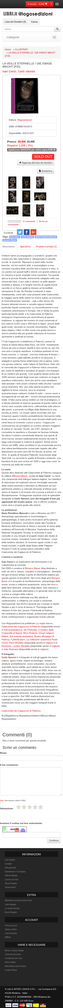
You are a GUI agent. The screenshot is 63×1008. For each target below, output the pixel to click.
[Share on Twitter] (20, 232)
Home (8, 49)
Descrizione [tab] (9, 246)
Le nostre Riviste (12, 908)
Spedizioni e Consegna (15, 871)
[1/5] (18, 807)
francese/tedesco (13, 629)
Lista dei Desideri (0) (15, 21)
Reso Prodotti (11, 883)
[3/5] (29, 807)
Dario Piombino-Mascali (46, 237)
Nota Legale (10, 962)
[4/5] (35, 807)
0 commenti (29, 221)
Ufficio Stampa (11, 875)
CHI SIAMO (10, 860)
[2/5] (24, 807)
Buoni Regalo (11, 912)
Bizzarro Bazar (9, 240)
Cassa (34, 21)
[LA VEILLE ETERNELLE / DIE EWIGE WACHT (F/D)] (12, 182)
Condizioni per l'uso (13, 958)
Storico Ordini (11, 929)
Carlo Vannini (26, 71)
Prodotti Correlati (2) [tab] (46, 246)
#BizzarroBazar (19, 476)
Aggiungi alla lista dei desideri (36, 162)
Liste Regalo (10, 904)
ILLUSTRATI (21, 49)
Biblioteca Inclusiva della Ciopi (18, 900)
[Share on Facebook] (27, 232)
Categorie (13, 37)
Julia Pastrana (11, 649)
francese (6, 646)
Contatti (8, 864)
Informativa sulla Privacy (15, 966)
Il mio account (11, 925)
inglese (49, 642)
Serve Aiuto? (10, 887)
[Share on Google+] (33, 232)
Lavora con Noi (11, 879)
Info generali (10, 868)
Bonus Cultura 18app (14, 950)
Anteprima (46, 171)
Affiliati (8, 937)
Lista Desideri (11, 933)
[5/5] (40, 807)
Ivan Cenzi (9, 71)
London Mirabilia (21, 646)
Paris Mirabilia (16, 642)
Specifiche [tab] (25, 246)
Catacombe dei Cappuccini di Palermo (21, 710)
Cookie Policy (11, 970)
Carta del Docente (13, 954)
